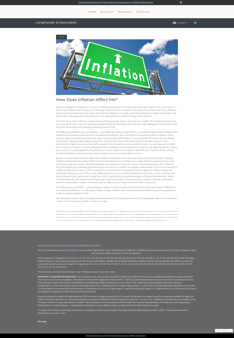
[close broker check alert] (181, 2)
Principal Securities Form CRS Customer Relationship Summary (69, 245)
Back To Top (222, 330)
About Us (105, 11)
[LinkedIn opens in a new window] (195, 23)
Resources (124, 11)
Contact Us (143, 11)
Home (92, 11)
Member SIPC (146, 299)
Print (61, 37)
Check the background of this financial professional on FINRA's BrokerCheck (115, 2)
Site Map (42, 321)
